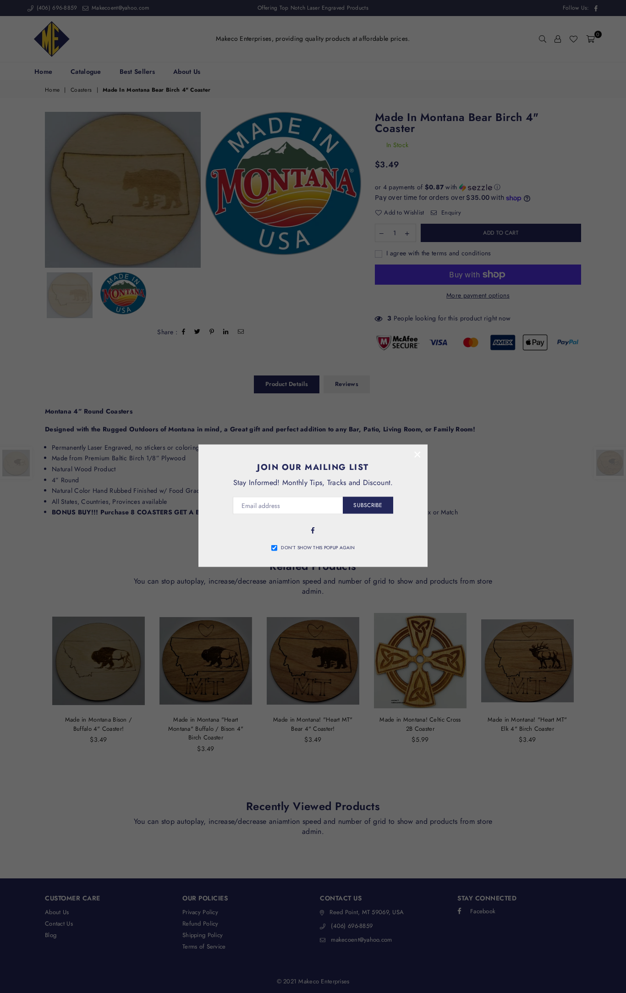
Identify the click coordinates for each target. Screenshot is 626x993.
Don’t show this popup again (318, 547)
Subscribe (367, 505)
